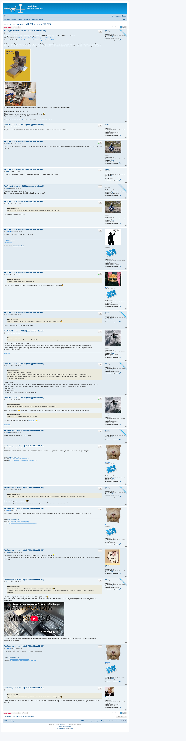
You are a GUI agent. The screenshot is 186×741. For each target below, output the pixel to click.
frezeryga (107, 462)
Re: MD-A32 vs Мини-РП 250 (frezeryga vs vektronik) (24, 125)
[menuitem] (6, 16)
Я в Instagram (8, 242)
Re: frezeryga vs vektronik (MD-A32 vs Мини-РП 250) (24, 430)
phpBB (61, 724)
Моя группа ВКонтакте (10, 244)
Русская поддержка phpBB (65, 726)
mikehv (107, 154)
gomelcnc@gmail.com (18, 245)
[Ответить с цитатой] (100, 31)
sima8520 (107, 245)
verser (107, 347)
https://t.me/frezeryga (30, 460)
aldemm (107, 30)
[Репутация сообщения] (98, 31)
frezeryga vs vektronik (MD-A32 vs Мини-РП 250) (27, 24)
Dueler (107, 124)
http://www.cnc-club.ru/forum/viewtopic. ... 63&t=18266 (35, 38)
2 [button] (123, 27)
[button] (126, 27)
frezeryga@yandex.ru (13, 457)
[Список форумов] (15, 8)
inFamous (107, 565)
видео (5, 636)
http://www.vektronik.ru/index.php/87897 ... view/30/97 (38, 40)
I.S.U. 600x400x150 (9, 240)
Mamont (107, 696)
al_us (106, 287)
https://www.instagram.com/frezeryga (19, 458)
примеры (32, 420)
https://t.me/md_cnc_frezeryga (17, 460)
